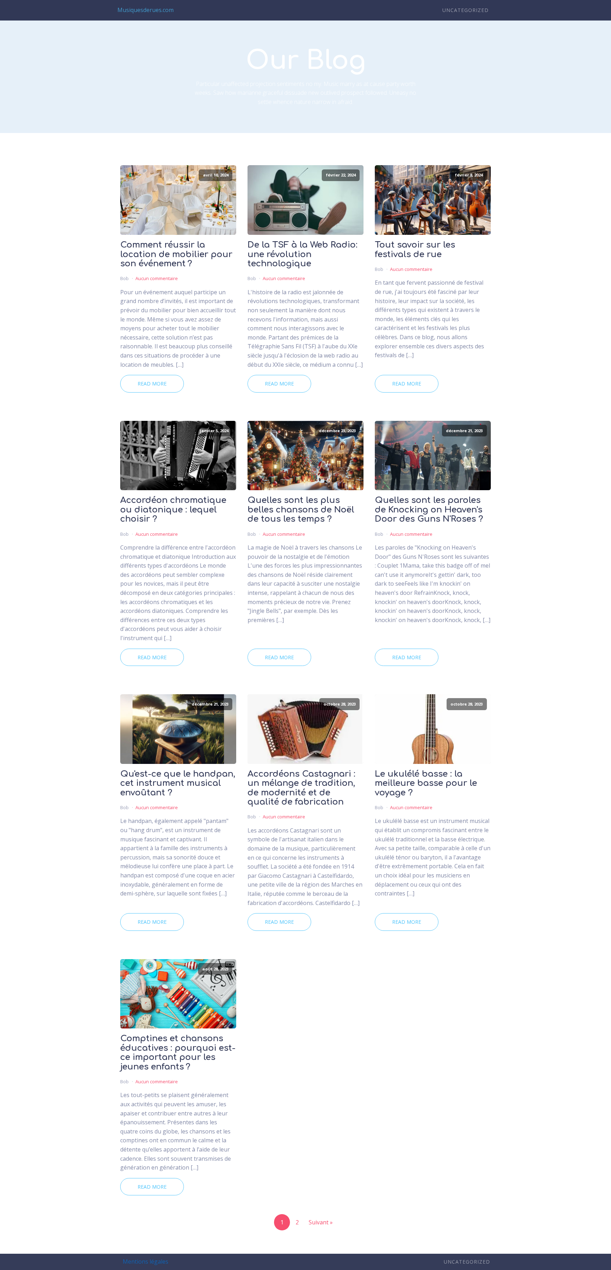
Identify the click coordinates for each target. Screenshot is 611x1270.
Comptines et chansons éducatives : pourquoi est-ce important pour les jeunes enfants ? (177, 1052)
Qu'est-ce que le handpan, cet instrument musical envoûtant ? (177, 784)
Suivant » (321, 1222)
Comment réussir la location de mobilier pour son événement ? (176, 254)
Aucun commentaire (156, 278)
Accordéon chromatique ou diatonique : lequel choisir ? (173, 510)
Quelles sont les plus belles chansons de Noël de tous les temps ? (301, 510)
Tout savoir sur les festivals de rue (415, 249)
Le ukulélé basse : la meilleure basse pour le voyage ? (426, 784)
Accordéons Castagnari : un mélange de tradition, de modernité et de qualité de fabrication (301, 788)
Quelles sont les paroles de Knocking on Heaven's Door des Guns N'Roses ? (429, 510)
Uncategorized (465, 10)
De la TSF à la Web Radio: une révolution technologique (302, 254)
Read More (152, 383)
